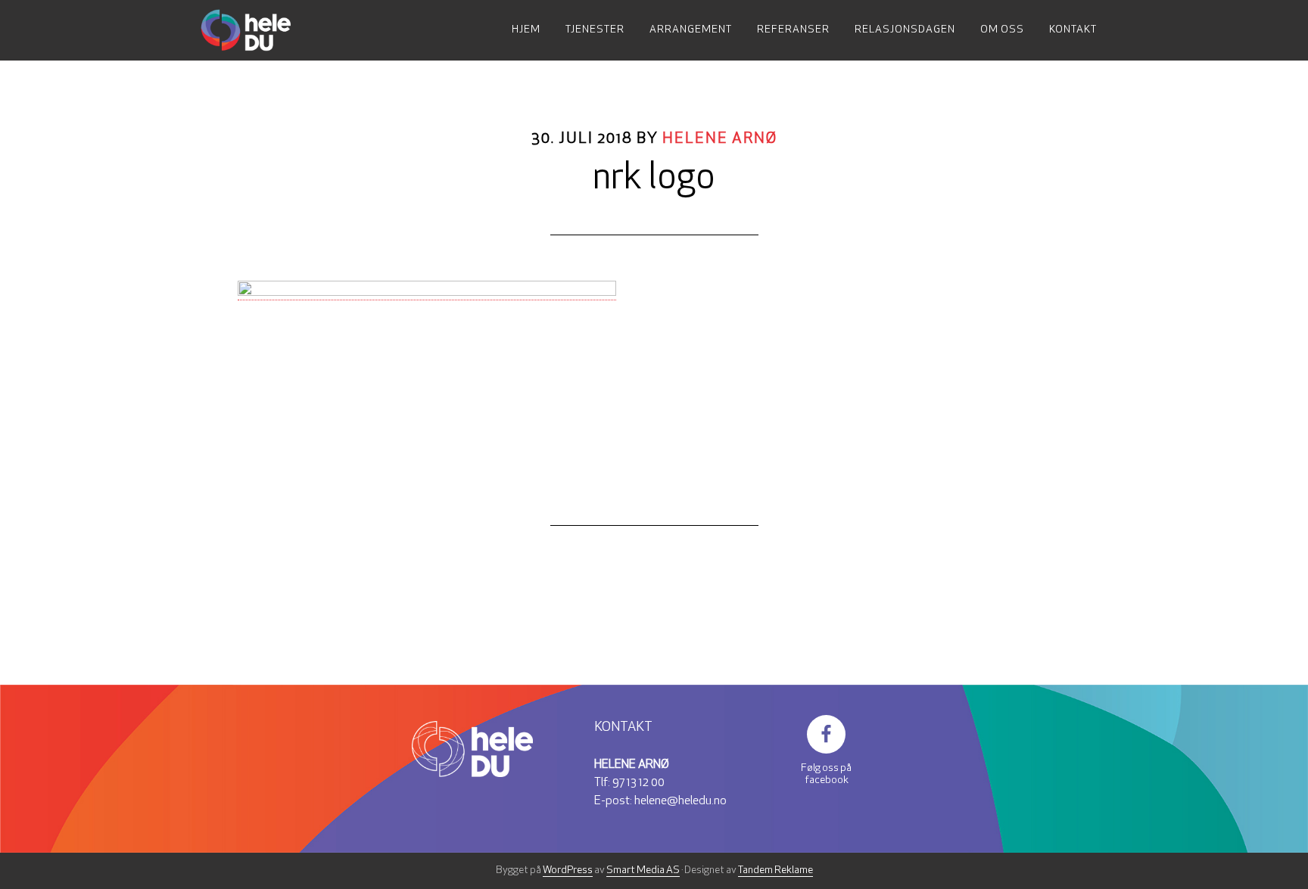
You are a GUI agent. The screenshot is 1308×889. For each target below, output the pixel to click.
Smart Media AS (643, 870)
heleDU (260, 30)
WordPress (568, 870)
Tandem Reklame (775, 870)
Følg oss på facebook (826, 774)
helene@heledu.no (680, 801)
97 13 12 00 (638, 783)
